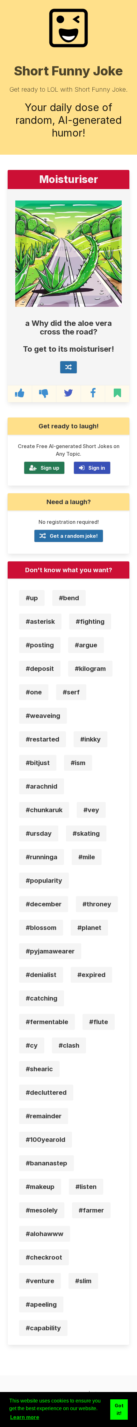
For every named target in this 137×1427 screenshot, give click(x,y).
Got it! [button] (119, 1409)
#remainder (43, 1116)
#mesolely (42, 1210)
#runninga (41, 857)
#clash (69, 1045)
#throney (97, 904)
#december (43, 904)
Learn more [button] (24, 1417)
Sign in (96, 468)
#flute (98, 1022)
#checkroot (44, 1257)
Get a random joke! (74, 536)
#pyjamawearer (50, 951)
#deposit (40, 668)
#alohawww (44, 1234)
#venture (40, 1281)
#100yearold (45, 1139)
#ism (78, 763)
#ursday (39, 833)
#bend (69, 598)
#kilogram (90, 668)
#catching (41, 998)
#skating (86, 833)
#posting (40, 645)
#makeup (40, 1187)
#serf (71, 692)
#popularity (44, 880)
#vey (91, 810)
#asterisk (40, 621)
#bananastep (46, 1163)
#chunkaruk (44, 810)
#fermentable (47, 1022)
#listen (86, 1187)
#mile (86, 857)
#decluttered (46, 1092)
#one (34, 692)
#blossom (41, 927)
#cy (32, 1045)
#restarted (42, 739)
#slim (83, 1281)
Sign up (49, 468)
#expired (91, 975)
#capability (43, 1328)
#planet (89, 927)
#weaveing (43, 716)
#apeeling (41, 1304)
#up (32, 598)
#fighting (90, 621)
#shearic (39, 1069)
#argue (86, 645)
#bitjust (38, 763)
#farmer (91, 1210)
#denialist (41, 975)
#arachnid (41, 786)
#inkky (90, 739)
